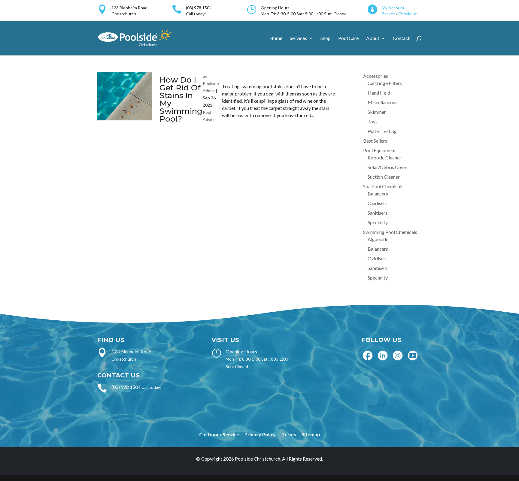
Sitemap (311, 434)
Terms (289, 434)
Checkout (407, 13)
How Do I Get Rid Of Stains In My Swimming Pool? (180, 99)
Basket (388, 13)
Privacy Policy (260, 434)
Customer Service (219, 434)
